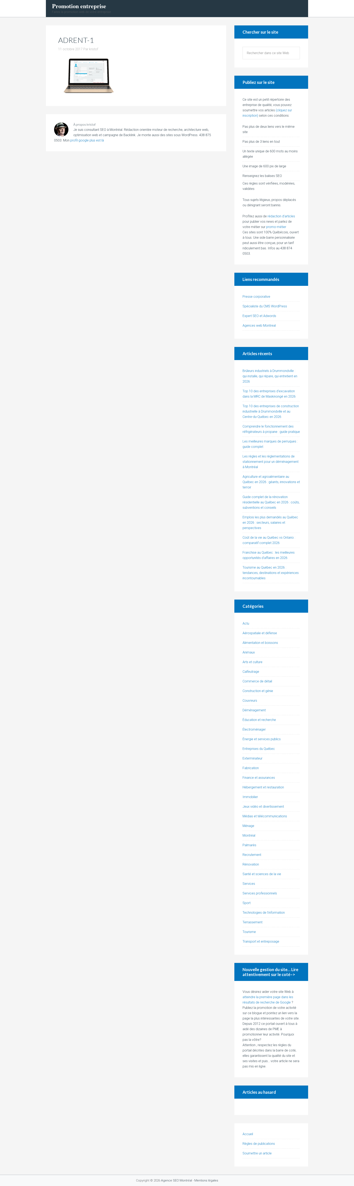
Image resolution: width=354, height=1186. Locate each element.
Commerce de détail (257, 681)
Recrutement (252, 855)
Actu (246, 623)
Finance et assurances (259, 778)
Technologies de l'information (264, 913)
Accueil (248, 1134)
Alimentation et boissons (260, 643)
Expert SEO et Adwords (259, 316)
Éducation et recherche (259, 720)
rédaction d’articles (281, 216)
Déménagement (254, 710)
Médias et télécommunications (265, 816)
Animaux (249, 652)
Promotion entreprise (79, 6)
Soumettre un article (257, 1153)
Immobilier (250, 797)
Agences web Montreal (259, 325)
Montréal (249, 835)
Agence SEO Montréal (176, 1180)
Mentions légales (206, 1180)
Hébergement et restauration (263, 787)
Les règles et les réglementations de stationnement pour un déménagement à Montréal (270, 461)
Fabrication (251, 768)
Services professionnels (260, 893)
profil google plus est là (87, 140)
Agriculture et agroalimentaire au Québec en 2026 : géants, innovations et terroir (271, 482)
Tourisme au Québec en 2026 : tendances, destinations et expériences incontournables (271, 573)
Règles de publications (259, 1144)
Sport (247, 903)
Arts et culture (252, 662)
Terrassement (252, 922)
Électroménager (254, 729)
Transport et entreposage (261, 941)
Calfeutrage (251, 672)
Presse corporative (256, 297)
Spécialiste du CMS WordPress (265, 306)
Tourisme (249, 932)
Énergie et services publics (262, 739)
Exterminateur (252, 758)
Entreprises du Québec (259, 749)
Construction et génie (258, 691)
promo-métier (276, 227)
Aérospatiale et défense (260, 633)
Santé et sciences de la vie (262, 874)
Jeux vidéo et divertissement (263, 807)
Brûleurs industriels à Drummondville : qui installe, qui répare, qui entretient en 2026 (270, 376)
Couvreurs (250, 700)
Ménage (248, 826)
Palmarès (249, 845)
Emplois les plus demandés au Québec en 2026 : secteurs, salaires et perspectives (270, 522)
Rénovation (251, 864)
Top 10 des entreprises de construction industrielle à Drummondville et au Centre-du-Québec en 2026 (271, 411)
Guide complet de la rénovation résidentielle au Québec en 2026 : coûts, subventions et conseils (271, 502)
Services (249, 884)
